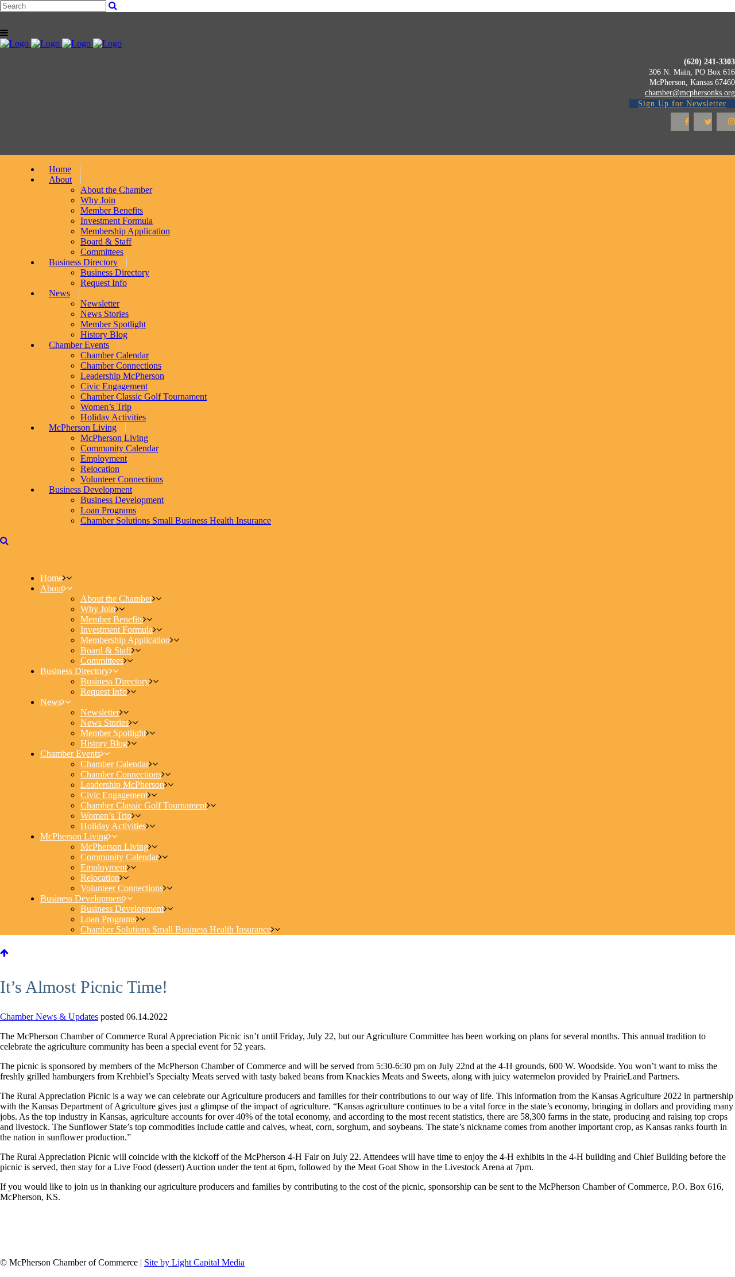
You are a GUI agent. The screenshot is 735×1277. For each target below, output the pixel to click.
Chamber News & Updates (49, 1016)
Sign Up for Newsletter (682, 103)
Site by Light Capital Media (194, 1262)
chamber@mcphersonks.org (690, 92)
